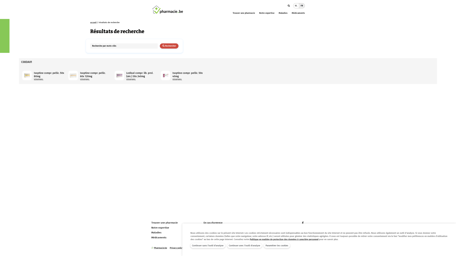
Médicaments (298, 13)
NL (296, 5)
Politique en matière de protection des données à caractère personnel (284, 239)
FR (302, 5)
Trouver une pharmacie (244, 13)
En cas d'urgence (213, 222)
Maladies (283, 13)
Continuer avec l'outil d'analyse (244, 245)
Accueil (93, 22)
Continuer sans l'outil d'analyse (207, 245)
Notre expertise (266, 13)
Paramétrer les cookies (277, 245)
